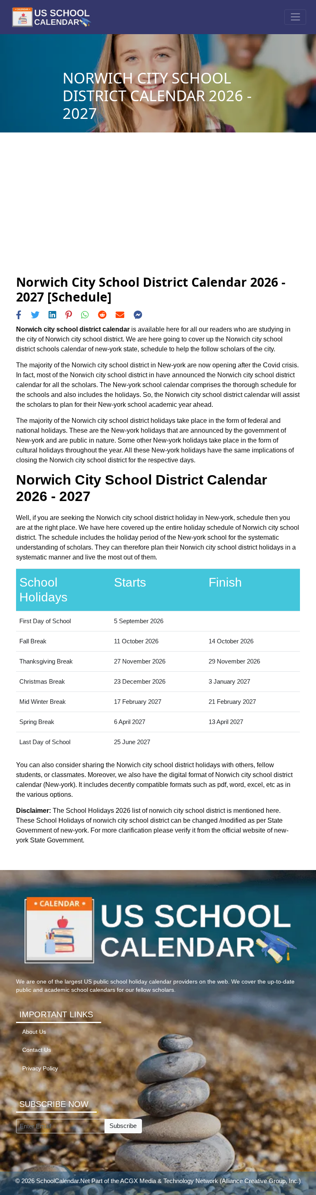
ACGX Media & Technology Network (169, 1180)
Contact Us (36, 1050)
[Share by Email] (120, 315)
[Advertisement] (158, 213)
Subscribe (123, 1125)
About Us (34, 1032)
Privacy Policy (40, 1068)
